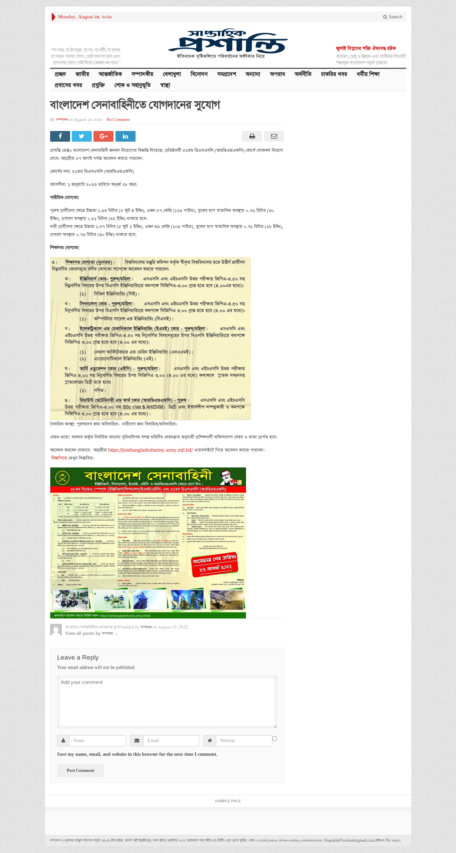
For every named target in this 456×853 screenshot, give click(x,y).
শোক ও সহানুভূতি (133, 85)
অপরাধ (277, 74)
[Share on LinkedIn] (126, 136)
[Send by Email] (273, 136)
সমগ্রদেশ (226, 74)
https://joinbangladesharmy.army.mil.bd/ (150, 450)
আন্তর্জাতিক (110, 74)
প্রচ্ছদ (60, 74)
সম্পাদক (61, 119)
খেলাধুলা (172, 74)
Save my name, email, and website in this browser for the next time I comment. (137, 754)
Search (394, 16)
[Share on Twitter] (82, 136)
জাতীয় (82, 74)
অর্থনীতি (303, 74)
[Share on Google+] (104, 136)
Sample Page (228, 801)
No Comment (118, 119)
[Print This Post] (251, 136)
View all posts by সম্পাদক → (92, 633)
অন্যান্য (253, 74)
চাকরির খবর (334, 74)
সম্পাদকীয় (142, 74)
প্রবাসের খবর (68, 85)
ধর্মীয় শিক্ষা (368, 74)
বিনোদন (199, 74)
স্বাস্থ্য (165, 85)
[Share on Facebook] (61, 136)
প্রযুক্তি (98, 85)
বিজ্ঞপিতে (59, 458)
